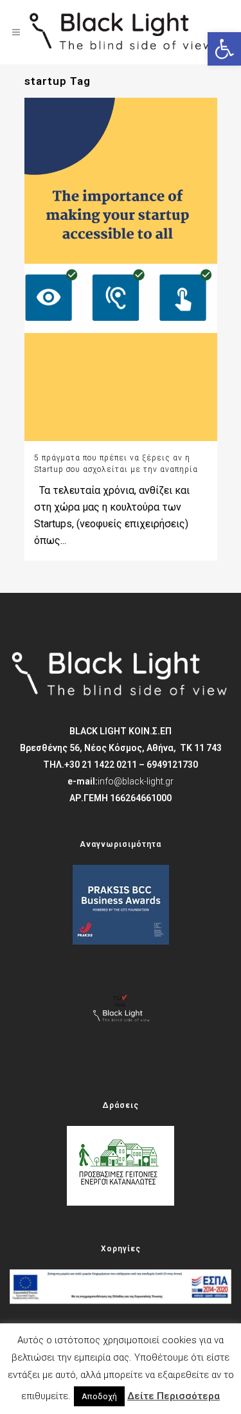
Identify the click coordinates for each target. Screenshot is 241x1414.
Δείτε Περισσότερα (173, 1396)
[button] (224, 49)
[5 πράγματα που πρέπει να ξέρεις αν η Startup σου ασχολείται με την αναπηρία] (120, 269)
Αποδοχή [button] (99, 1396)
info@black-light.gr (136, 781)
